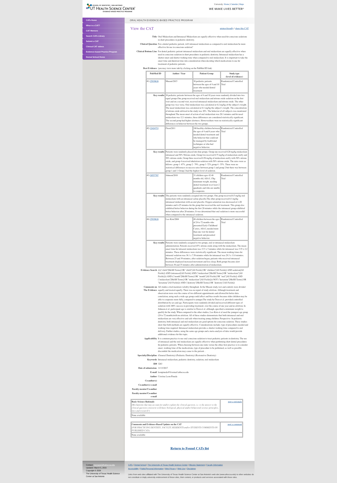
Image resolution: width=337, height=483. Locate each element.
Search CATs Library (95, 36)
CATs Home (91, 20)
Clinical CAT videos (95, 46)
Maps (241, 4)
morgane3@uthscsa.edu (104, 465)
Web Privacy (170, 469)
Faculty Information (214, 465)
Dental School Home (95, 57)
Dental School (140, 465)
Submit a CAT (92, 41)
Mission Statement (197, 465)
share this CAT (242, 28)
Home (226, 4)
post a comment (235, 424)
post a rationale (235, 401)
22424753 (154, 128)
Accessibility (133, 469)
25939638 (154, 81)
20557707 (154, 175)
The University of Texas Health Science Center (168, 465)
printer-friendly (226, 28)
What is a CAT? (93, 25)
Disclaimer (191, 469)
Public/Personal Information (151, 469)
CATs (130, 465)
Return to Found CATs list (189, 448)
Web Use (181, 469)
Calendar (234, 4)
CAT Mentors (92, 31)
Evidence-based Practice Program (101, 52)
